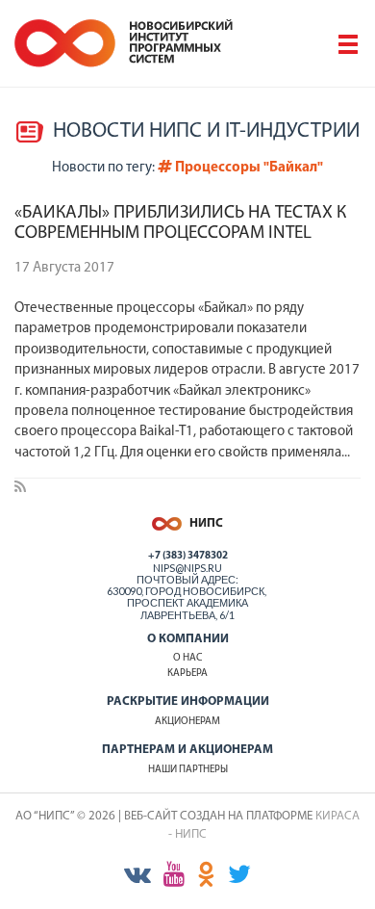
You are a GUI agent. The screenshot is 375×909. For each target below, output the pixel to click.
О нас (187, 658)
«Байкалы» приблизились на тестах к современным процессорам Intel (180, 223)
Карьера (187, 673)
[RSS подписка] (20, 488)
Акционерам (187, 721)
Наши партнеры (188, 770)
